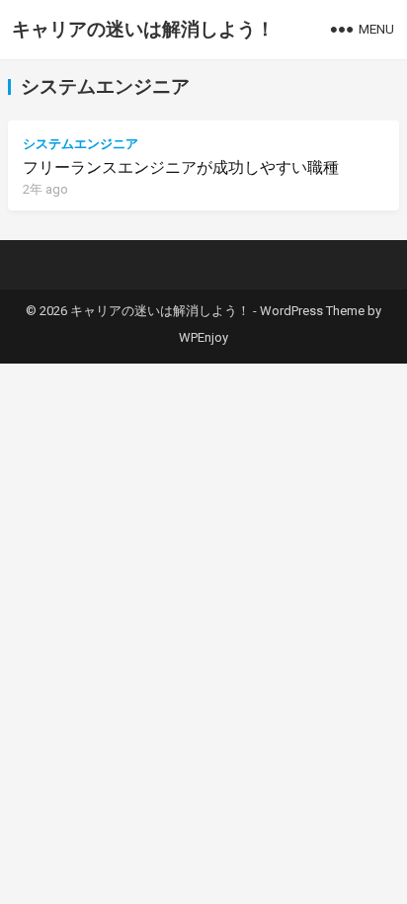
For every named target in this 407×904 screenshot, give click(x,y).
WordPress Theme (312, 310)
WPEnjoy (203, 337)
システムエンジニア (80, 143)
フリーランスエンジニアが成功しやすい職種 (181, 167)
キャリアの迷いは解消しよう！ (143, 29)
